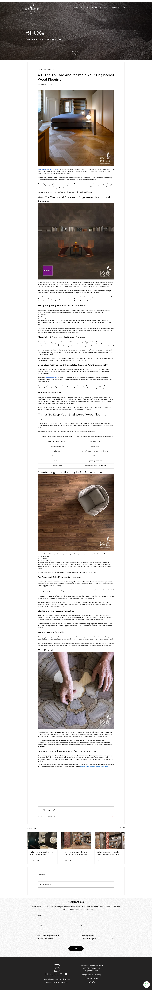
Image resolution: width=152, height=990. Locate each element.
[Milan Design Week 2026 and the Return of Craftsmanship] (42, 840)
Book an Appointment (87, 935)
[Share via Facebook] (39, 810)
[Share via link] (54, 810)
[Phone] (125, 7)
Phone (82, 926)
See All (122, 828)
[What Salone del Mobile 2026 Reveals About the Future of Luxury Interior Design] (109, 840)
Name (39, 915)
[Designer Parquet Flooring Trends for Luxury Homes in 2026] (76, 840)
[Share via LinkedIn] (49, 810)
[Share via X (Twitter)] (44, 810)
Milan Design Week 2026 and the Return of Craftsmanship (41, 853)
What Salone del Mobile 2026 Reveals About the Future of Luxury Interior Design (108, 853)
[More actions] (113, 69)
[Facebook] (93, 982)
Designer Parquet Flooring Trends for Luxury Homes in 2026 (76, 853)
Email (39, 926)
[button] (146, 984)
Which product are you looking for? (48, 935)
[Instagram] (89, 982)
